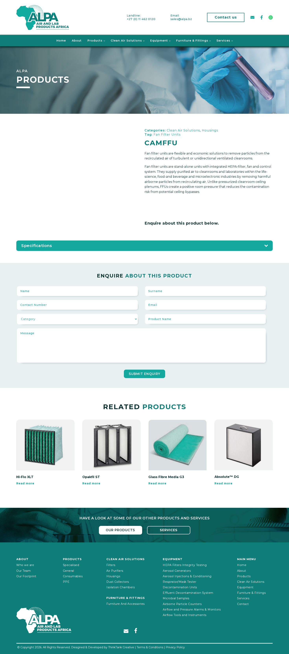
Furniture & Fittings (192, 40)
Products (94, 40)
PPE (66, 582)
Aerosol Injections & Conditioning (187, 576)
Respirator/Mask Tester (179, 582)
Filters (110, 565)
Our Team (23, 571)
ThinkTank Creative (121, 647)
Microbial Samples (176, 598)
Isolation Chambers (120, 587)
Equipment (159, 40)
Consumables (73, 576)
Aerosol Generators (177, 571)
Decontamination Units (180, 587)
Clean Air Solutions (126, 40)
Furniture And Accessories (125, 604)
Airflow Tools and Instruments (184, 615)
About (77, 40)
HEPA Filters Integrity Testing (185, 565)
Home (61, 40)
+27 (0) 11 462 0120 (141, 19)
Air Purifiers (114, 571)
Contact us (226, 17)
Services (223, 40)
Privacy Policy (175, 647)
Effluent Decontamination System (188, 593)
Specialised (71, 565)
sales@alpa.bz (181, 19)
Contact (243, 604)
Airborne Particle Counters (182, 604)
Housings (113, 576)
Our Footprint (26, 576)
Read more (25, 483)
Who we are (25, 565)
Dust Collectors (117, 582)
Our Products (120, 530)
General (68, 571)
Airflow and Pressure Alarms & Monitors (192, 609)
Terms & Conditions (150, 647)
